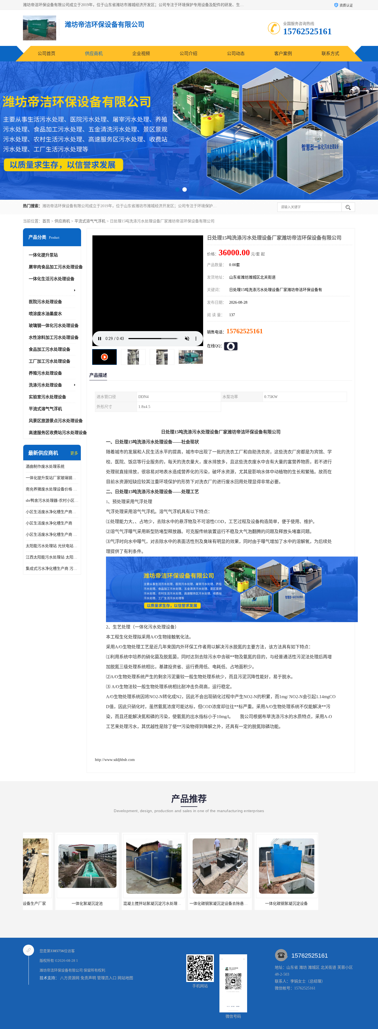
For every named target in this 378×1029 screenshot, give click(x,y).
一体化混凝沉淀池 (320, 903)
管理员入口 (106, 978)
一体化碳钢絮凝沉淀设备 (187, 903)
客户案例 (283, 53)
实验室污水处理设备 (47, 397)
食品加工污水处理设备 (49, 349)
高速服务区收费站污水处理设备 (58, 432)
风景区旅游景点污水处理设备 (56, 421)
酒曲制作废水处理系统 (45, 466)
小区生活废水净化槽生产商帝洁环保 (52, 512)
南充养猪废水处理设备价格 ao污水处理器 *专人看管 (52, 489)
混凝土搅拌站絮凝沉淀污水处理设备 (55, 903)
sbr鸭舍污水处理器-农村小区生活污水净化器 (52, 500)
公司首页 (46, 53)
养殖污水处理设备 (45, 373)
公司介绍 (188, 53)
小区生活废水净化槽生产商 (49, 523)
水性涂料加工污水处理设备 (54, 337)
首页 (46, 221)
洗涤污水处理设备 (45, 385)
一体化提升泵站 (43, 255)
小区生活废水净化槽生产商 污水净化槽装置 (52, 534)
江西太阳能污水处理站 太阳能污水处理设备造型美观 (52, 557)
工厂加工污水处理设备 (49, 361)
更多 (74, 453)
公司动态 (236, 53)
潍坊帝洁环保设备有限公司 (61, 970)
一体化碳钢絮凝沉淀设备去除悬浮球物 (124, 903)
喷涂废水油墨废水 (45, 313)
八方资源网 (69, 978)
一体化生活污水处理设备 (51, 279)
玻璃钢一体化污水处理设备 (54, 325)
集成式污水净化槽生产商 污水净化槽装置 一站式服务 (52, 569)
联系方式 (330, 53)
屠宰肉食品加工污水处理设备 (56, 267)
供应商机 (94, 53)
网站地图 (125, 978)
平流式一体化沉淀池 (254, 903)
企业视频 (141, 53)
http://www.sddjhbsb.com (115, 760)
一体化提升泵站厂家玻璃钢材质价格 (52, 478)
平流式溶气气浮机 (89, 221)
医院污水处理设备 (45, 302)
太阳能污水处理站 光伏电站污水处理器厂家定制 (52, 546)
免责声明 (88, 978)
